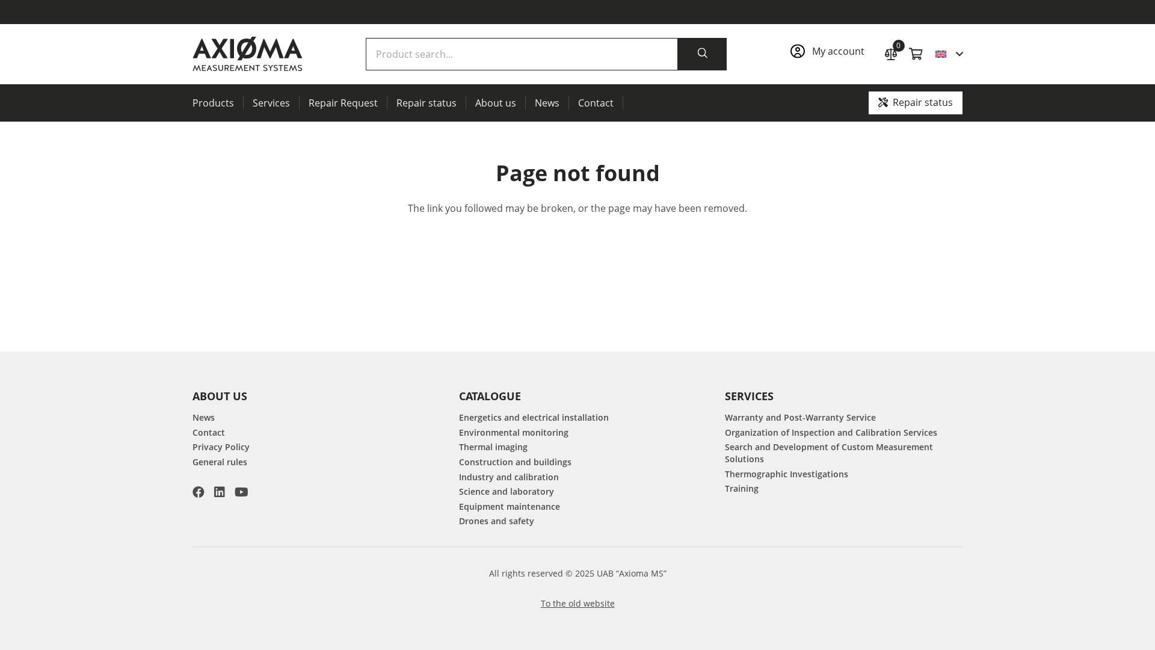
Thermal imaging (493, 447)
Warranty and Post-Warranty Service (800, 417)
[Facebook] (198, 492)
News (203, 417)
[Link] (831, 54)
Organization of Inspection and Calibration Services (831, 432)
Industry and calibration (509, 477)
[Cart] (916, 54)
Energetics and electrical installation (534, 417)
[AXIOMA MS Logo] (247, 54)
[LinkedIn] (219, 492)
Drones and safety (496, 521)
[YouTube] (241, 492)
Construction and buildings (515, 462)
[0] (891, 52)
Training (742, 488)
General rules (219, 462)
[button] (949, 54)
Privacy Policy (221, 447)
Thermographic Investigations (786, 474)
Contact (208, 432)
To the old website (578, 603)
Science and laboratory (506, 491)
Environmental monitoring (513, 432)
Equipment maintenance (509, 506)
